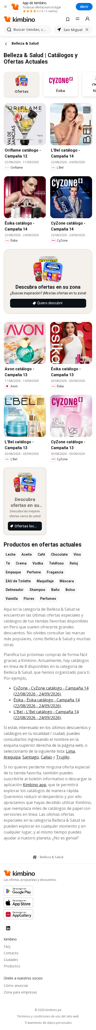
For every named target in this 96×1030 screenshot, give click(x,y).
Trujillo (62, 757)
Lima (70, 751)
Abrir (84, 6)
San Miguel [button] (73, 29)
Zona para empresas (20, 992)
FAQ (7, 946)
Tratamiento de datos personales (48, 1023)
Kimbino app (34, 784)
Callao (46, 757)
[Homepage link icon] (35, 857)
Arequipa (12, 757)
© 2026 (48, 1010)
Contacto (11, 953)
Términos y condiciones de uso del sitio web (48, 1016)
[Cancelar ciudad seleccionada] (86, 29)
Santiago (30, 757)
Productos (12, 966)
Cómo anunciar (16, 985)
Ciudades (11, 959)
